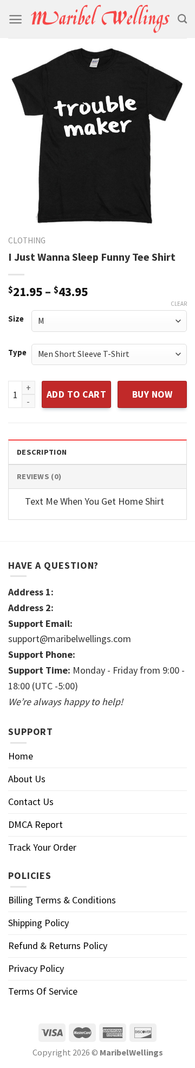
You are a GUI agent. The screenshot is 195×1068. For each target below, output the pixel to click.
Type (17, 353)
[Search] (182, 19)
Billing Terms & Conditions (62, 900)
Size (16, 319)
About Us (27, 778)
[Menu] (15, 19)
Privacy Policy (36, 968)
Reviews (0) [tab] (39, 476)
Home (20, 756)
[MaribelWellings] (100, 19)
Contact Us (31, 801)
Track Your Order (42, 847)
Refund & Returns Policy (57, 945)
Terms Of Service (42, 991)
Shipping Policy (38, 922)
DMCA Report (35, 824)
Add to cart (77, 394)
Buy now (152, 394)
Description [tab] (42, 452)
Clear (179, 303)
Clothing (27, 240)
